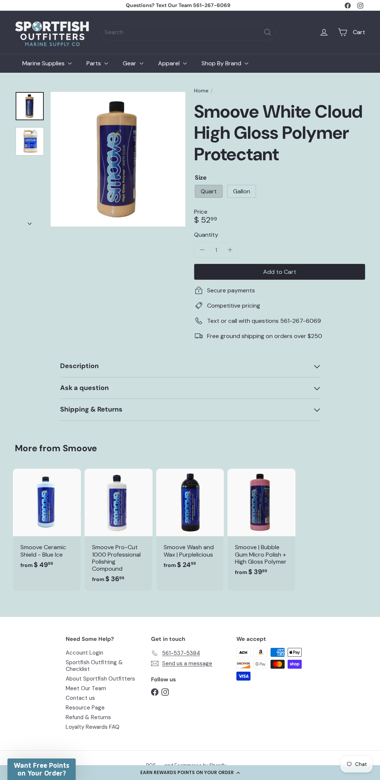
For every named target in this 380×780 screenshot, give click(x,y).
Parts (94, 63)
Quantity (206, 234)
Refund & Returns (88, 717)
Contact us (80, 698)
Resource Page (85, 707)
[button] (190, 772)
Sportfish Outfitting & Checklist (94, 666)
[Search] (267, 32)
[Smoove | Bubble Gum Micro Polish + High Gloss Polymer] (261, 526)
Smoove (80, 448)
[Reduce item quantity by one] (202, 250)
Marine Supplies (44, 63)
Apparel (169, 63)
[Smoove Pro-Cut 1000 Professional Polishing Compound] (119, 530)
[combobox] (188, 32)
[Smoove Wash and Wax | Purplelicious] (190, 523)
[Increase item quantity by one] (230, 250)
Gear (130, 63)
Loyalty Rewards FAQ (92, 727)
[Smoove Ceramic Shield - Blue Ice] (47, 523)
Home (201, 91)
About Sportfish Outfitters (100, 678)
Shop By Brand (222, 63)
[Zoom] (118, 159)
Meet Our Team (86, 688)
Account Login (84, 652)
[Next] (30, 221)
